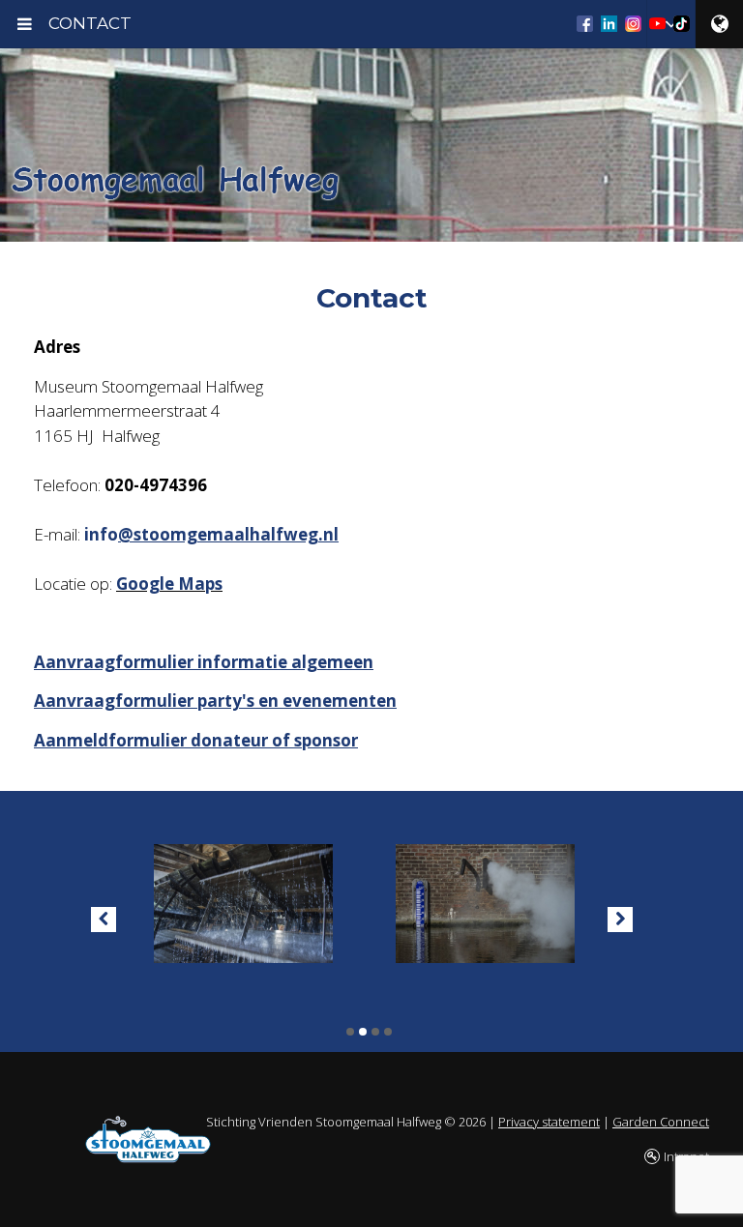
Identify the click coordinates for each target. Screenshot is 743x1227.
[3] (375, 1032)
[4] (388, 1032)
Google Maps (169, 583)
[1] (350, 1032)
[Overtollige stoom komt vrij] (478, 900)
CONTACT (90, 23)
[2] (363, 1032)
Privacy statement (549, 1121)
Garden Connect (660, 1121)
